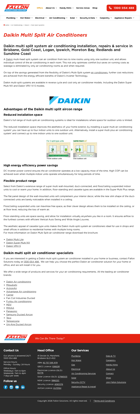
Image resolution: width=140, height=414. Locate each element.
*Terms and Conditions (104, 401)
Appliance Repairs (123, 18)
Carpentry (105, 18)
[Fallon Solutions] (17, 8)
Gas (73, 365)
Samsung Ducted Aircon (19, 314)
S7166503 (62, 377)
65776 (40, 373)
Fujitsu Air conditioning (19, 301)
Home (7, 25)
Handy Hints (65, 8)
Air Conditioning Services (83, 373)
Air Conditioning (57, 18)
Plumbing (10, 18)
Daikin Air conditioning (18, 281)
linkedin (23, 387)
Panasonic (11, 311)
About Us (50, 8)
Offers (40, 8)
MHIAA (10, 308)
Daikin (27, 25)
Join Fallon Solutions (116, 382)
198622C (55, 380)
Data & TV (111, 356)
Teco (8, 318)
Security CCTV (78, 382)
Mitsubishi (11, 285)
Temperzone (12, 321)
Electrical (39, 18)
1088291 (56, 366)
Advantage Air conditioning (21, 291)
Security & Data (87, 18)
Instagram (11, 387)
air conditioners (99, 72)
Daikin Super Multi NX (18, 242)
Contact (110, 373)
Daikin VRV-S (13, 246)
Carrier (9, 295)
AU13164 (57, 388)
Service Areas (83, 8)
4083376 (58, 384)
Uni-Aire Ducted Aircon (18, 324)
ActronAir (11, 288)
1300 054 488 (124, 8)
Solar (72, 18)
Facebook (6, 387)
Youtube (17, 387)
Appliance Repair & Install (83, 387)
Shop (94, 8)
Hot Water (25, 18)
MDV (8, 304)
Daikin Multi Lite (15, 239)
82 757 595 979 (50, 363)
